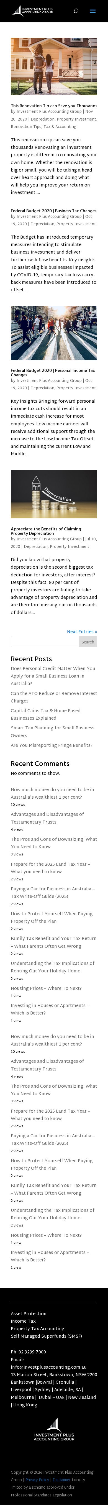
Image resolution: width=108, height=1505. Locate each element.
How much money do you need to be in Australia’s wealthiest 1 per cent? (52, 794)
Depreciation (43, 119)
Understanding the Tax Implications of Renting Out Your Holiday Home (52, 967)
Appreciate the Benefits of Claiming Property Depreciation (46, 531)
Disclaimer (62, 1480)
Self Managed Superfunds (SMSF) (46, 1337)
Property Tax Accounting (38, 1329)
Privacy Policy (37, 1480)
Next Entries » (82, 632)
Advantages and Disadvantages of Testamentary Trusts (47, 818)
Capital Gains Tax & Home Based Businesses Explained (46, 715)
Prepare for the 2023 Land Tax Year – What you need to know (50, 868)
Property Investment (76, 119)
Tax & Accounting (59, 127)
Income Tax (23, 1322)
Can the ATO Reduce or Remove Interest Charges (54, 698)
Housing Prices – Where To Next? (46, 989)
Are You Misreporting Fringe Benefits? (51, 746)
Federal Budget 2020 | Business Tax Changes (53, 211)
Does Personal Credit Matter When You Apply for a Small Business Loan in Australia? (53, 676)
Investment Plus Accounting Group (49, 111)
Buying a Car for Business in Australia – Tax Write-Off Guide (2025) (53, 893)
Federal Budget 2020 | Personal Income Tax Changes (53, 372)
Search (88, 642)
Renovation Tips (26, 127)
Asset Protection (29, 1314)
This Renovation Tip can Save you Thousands (54, 106)
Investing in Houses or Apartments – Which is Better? (50, 1010)
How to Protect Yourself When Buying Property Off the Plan (52, 918)
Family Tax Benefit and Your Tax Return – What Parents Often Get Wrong (54, 942)
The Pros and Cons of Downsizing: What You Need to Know (54, 843)
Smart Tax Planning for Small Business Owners (52, 732)
